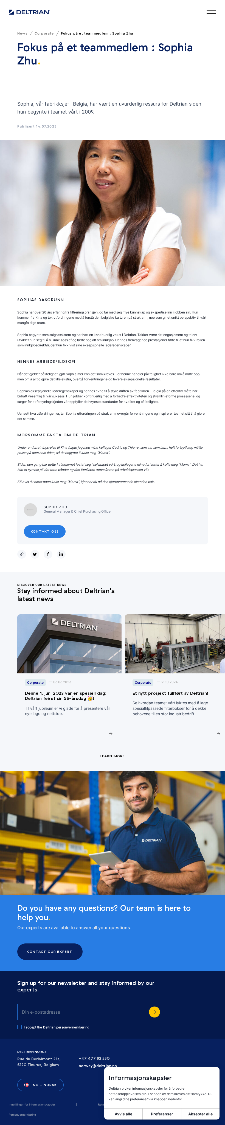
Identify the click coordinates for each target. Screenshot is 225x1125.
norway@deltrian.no (98, 1066)
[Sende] (154, 1012)
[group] (69, 679)
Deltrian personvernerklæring (66, 1027)
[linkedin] (62, 554)
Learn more (112, 756)
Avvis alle (123, 1114)
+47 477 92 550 (94, 1058)
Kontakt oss (45, 531)
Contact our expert (50, 951)
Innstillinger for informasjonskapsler (32, 1104)
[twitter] (35, 554)
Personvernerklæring (22, 1114)
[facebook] (49, 554)
